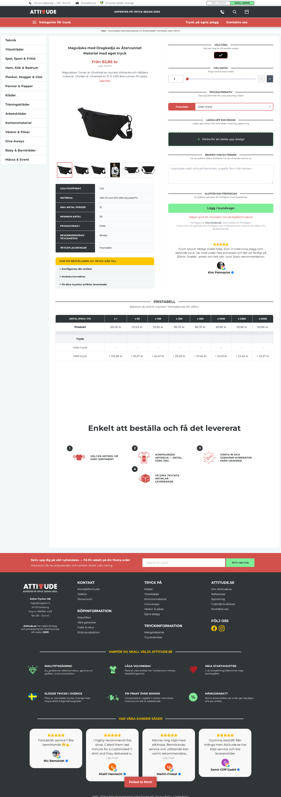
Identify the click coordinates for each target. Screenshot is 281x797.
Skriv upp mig (240, 562)
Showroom (84, 599)
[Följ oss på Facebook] (214, 628)
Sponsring (218, 599)
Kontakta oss (220, 609)
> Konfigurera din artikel (75, 268)
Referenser (218, 594)
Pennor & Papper (19, 86)
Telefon (82, 594)
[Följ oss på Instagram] (222, 628)
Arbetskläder (15, 113)
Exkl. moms (242, 3)
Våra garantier (86, 622)
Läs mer (104, 80)
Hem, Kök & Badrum (21, 68)
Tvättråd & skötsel (223, 604)
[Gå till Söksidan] (234, 11)
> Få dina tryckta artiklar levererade (83, 284)
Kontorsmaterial (18, 123)
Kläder (10, 95)
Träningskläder (17, 104)
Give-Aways (14, 141)
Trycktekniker (153, 637)
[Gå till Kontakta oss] (222, 11)
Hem (103, 31)
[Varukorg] (246, 11)
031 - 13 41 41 (42, 615)
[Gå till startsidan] (40, 588)
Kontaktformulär (88, 589)
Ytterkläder (14, 49)
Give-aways (151, 604)
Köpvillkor (84, 617)
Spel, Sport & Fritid (20, 58)
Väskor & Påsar (17, 132)
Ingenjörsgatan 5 (40, 603)
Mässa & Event (17, 159)
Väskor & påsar (154, 609)
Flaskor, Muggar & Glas (23, 77)
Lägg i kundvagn (221, 208)
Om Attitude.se (221, 589)
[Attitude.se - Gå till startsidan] (43, 12)
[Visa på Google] (221, 265)
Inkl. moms (218, 3)
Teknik (10, 40)
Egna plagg (152, 614)
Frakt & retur (85, 627)
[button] (220, 139)
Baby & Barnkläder (20, 150)
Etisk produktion (88, 632)
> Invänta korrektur (72, 276)
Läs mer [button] (112, 758)
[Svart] (221, 55)
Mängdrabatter (154, 632)
